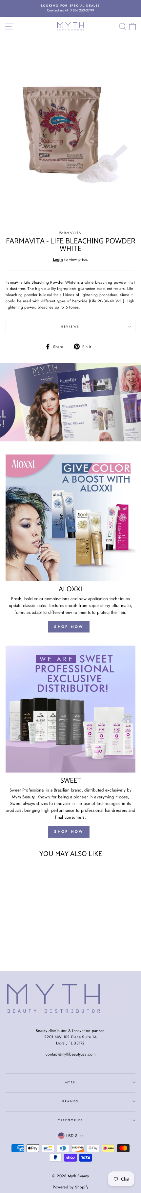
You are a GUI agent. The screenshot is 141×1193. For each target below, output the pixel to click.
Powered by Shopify (70, 1187)
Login (58, 259)
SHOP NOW (68, 626)
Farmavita (70, 232)
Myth (70, 1082)
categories (70, 1120)
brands (70, 1101)
